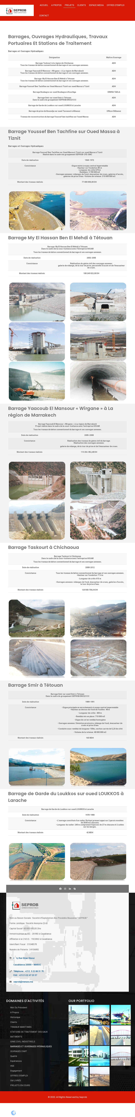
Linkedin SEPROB (70, 889)
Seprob (83, 1097)
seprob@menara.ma (23, 982)
